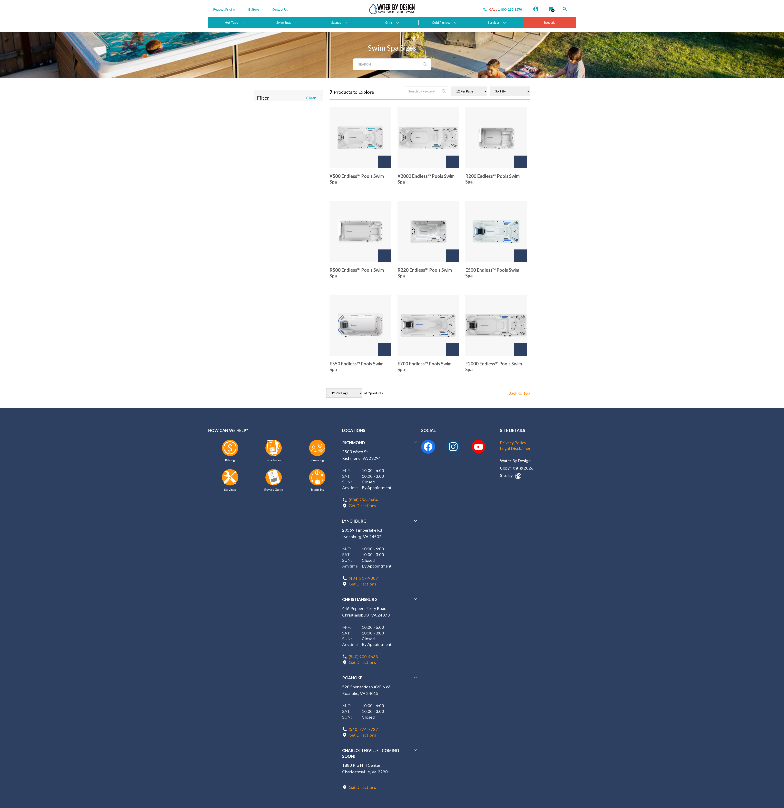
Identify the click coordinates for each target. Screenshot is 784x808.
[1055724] (520, 162)
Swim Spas (283, 22)
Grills (389, 22)
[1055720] (384, 162)
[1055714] (384, 349)
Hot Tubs (231, 22)
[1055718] (520, 349)
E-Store (253, 9)
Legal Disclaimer (515, 448)
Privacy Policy (513, 442)
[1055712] (520, 255)
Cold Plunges (441, 22)
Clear (311, 97)
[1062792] (452, 255)
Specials (549, 22)
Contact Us (280, 9)
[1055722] (452, 162)
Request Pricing (224, 9)
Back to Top (519, 393)
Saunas (336, 22)
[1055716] (452, 349)
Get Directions (362, 505)
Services (494, 22)
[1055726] (384, 255)
